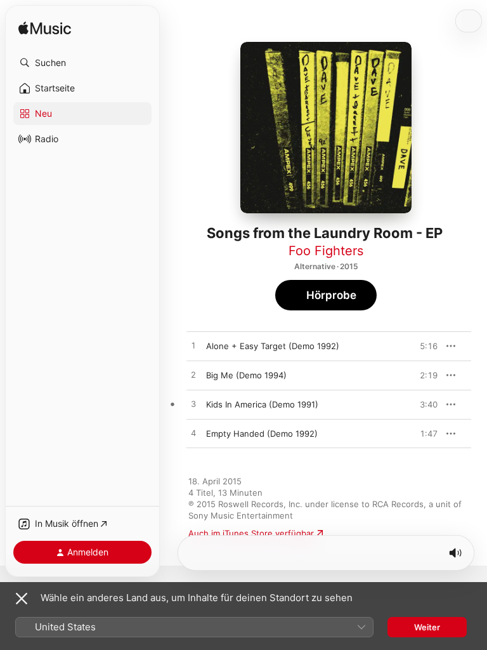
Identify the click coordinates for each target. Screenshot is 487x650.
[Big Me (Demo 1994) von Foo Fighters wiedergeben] (193, 375)
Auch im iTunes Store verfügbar (251, 533)
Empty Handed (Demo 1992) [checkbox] (262, 433)
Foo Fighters (326, 250)
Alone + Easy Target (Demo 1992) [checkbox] (272, 346)
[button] (82, 63)
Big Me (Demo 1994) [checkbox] (246, 375)
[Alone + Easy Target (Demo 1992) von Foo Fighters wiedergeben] (193, 346)
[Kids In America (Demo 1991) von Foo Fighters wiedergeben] (193, 404)
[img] (44, 29)
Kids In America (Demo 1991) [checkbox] (262, 404)
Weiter (427, 627)
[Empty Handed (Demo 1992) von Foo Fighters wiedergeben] (193, 433)
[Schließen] (21, 598)
